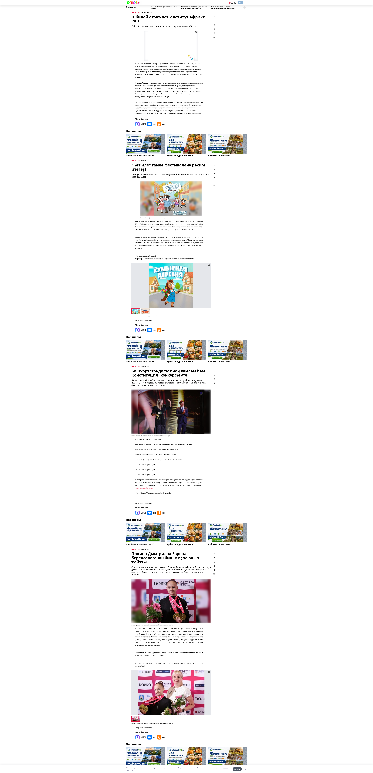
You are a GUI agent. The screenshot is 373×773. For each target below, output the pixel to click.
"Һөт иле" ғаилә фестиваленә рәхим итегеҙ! (164, 7)
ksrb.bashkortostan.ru (144, 488)
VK (240, 3)
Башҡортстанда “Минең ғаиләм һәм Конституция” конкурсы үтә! (194, 7)
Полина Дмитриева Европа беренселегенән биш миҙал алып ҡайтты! (223, 7)
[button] (208, 285)
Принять (237, 769)
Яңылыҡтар (131, 7)
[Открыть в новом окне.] (140, 124)
